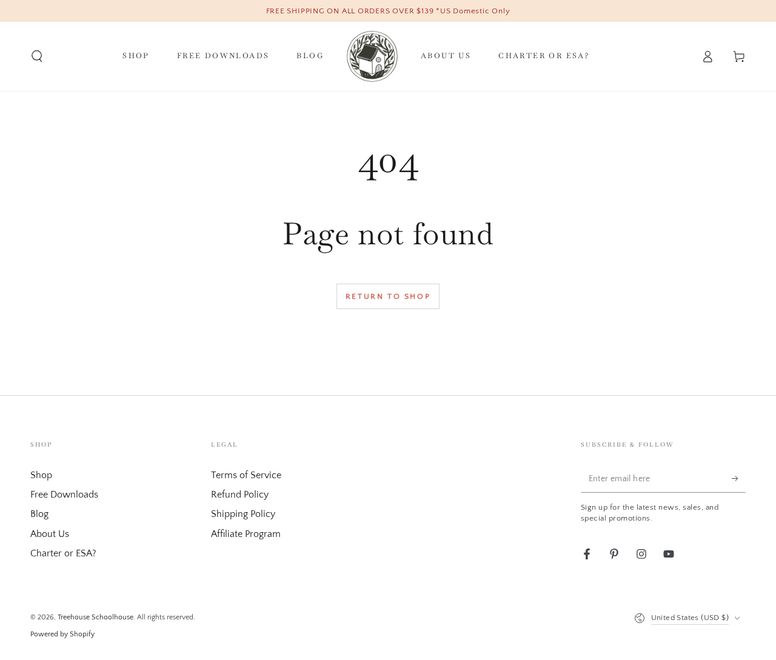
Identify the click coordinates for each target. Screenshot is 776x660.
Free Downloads (64, 494)
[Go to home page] (372, 56)
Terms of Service (246, 475)
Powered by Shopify (62, 634)
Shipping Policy (243, 513)
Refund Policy (240, 494)
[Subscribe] (739, 478)
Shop (41, 475)
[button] (37, 56)
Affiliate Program (246, 533)
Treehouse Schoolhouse (95, 617)
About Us (49, 533)
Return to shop (388, 296)
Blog (39, 513)
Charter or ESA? (63, 553)
